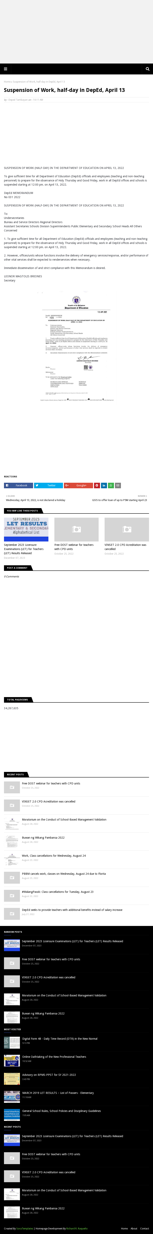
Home (7, 81)
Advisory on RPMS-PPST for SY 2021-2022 (49, 1074)
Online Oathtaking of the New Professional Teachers (54, 1056)
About (134, 1228)
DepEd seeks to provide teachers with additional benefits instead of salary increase (72, 909)
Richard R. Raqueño (77, 1228)
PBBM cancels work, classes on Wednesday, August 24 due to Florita (64, 873)
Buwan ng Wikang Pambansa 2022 (43, 837)
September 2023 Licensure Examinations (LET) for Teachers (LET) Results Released (23, 549)
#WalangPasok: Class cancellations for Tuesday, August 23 (58, 891)
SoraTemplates (24, 1228)
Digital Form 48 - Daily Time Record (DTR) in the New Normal (59, 1038)
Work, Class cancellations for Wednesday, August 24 (54, 855)
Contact (144, 1228)
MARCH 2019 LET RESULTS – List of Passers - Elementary (58, 1092)
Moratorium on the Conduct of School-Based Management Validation (64, 819)
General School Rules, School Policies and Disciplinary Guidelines (61, 1111)
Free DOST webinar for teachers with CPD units (73, 547)
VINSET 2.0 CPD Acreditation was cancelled (125, 547)
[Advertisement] (76, 32)
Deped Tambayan (18, 99)
